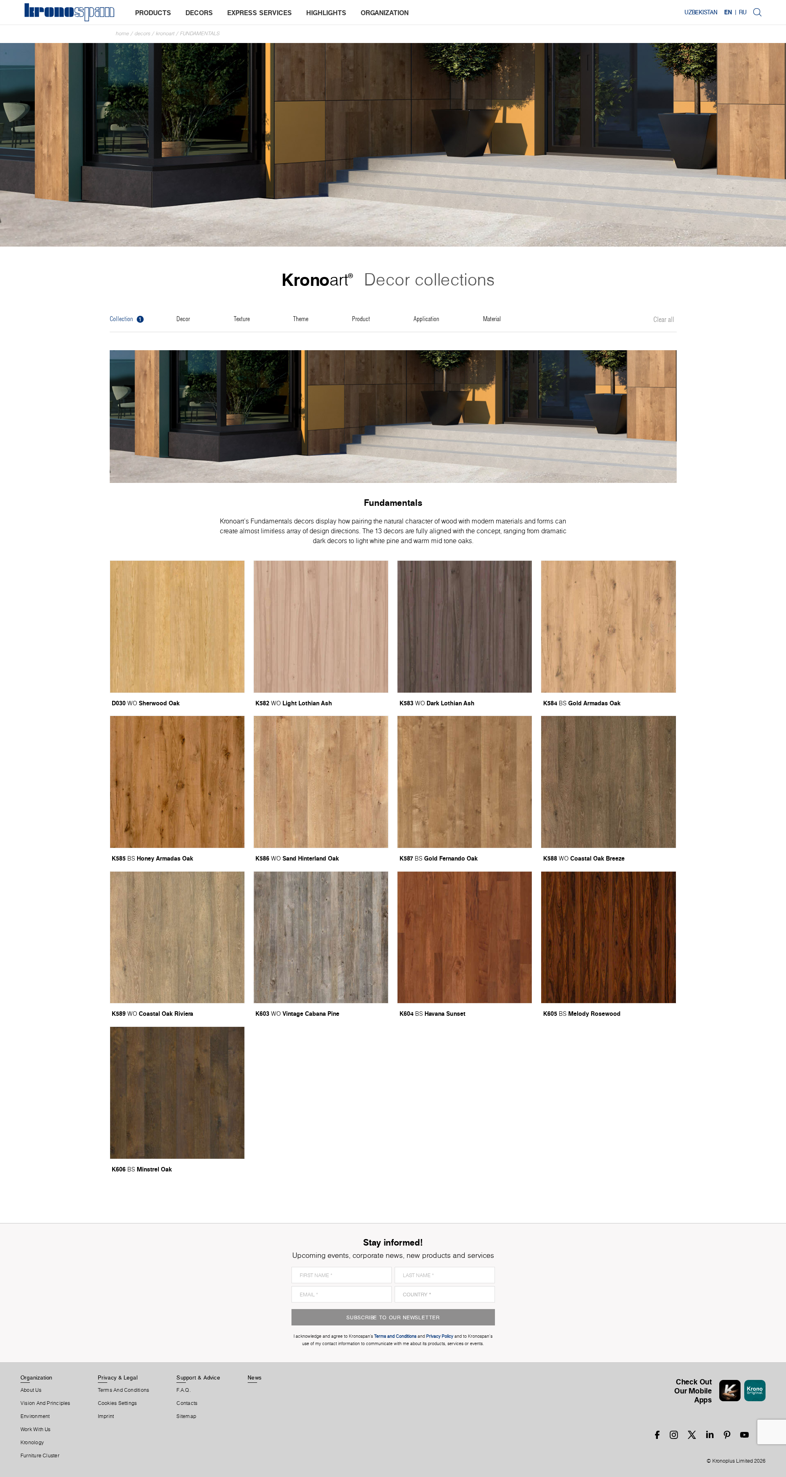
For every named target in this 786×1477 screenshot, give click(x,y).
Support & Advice (198, 1377)
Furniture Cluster (39, 1455)
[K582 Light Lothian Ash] (320, 626)
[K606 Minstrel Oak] (177, 1092)
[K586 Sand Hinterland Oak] (320, 782)
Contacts (186, 1403)
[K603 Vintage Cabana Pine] (320, 937)
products (153, 13)
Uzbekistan (701, 12)
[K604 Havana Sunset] (464, 937)
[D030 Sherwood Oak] (177, 626)
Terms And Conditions (123, 1390)
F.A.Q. (183, 1390)
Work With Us (35, 1429)
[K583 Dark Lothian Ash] (464, 626)
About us (30, 1390)
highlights (326, 13)
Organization (36, 1377)
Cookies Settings (117, 1403)
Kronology (32, 1442)
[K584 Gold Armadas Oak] (608, 626)
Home (122, 33)
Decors (142, 33)
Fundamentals (200, 33)
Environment (35, 1416)
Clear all (663, 320)
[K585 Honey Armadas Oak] (177, 782)
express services (259, 13)
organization (385, 13)
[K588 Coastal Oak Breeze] (608, 782)
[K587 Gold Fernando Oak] (464, 782)
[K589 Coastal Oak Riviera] (177, 937)
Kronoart (165, 33)
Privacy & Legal (118, 1377)
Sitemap (186, 1416)
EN (728, 12)
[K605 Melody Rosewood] (608, 937)
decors (199, 13)
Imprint (106, 1416)
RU (743, 12)
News (255, 1377)
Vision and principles (45, 1403)
